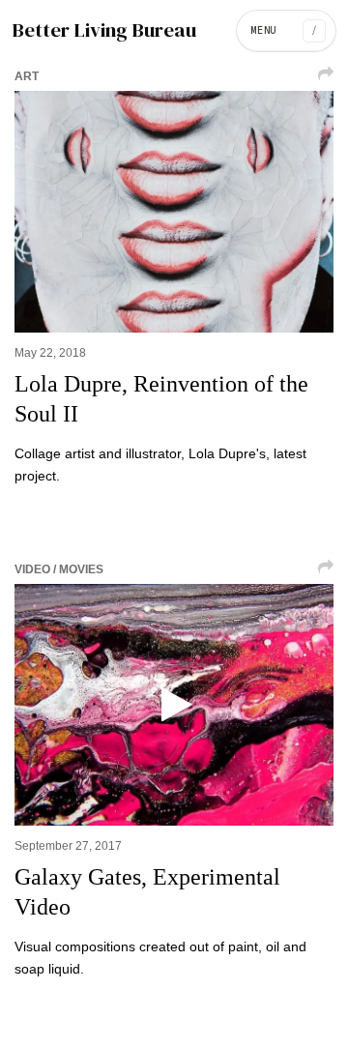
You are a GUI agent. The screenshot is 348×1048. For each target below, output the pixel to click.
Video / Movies (58, 569)
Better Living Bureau (104, 30)
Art (26, 76)
